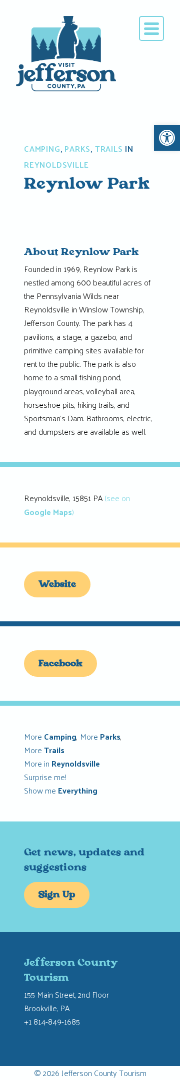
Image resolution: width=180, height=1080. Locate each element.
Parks (77, 149)
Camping (42, 149)
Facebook (60, 664)
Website (57, 584)
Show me (61, 790)
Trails (109, 149)
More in (62, 763)
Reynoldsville (56, 165)
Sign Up (56, 895)
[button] (167, 138)
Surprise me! (45, 777)
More (50, 736)
